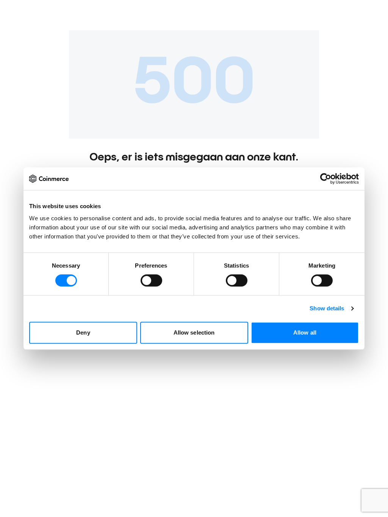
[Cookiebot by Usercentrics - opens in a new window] (326, 178)
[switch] (151, 280)
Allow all (304, 332)
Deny (83, 332)
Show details (327, 308)
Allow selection (194, 332)
